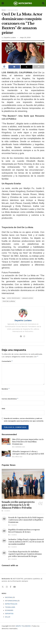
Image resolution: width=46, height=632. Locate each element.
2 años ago (18, 456)
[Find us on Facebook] (10, 587)
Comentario (7, 361)
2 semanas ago (19, 447)
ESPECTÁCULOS (11, 604)
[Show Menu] (3, 3)
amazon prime (27, 298)
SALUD (7, 617)
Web (3, 408)
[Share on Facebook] (14, 67)
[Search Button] (43, 3)
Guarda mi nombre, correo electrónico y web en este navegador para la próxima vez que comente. (24, 419)
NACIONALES (10, 597)
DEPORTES (9, 613)
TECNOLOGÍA (10, 607)
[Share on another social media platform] (38, 67)
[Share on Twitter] (26, 67)
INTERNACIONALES (12, 601)
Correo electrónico (10, 399)
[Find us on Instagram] (7, 587)
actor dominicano (13, 298)
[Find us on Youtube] (14, 587)
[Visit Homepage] (23, 3)
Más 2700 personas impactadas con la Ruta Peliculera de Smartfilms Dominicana (27, 441)
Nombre (6, 389)
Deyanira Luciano (10, 37)
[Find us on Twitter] (3, 587)
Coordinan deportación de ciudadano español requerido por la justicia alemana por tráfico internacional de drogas (25, 554)
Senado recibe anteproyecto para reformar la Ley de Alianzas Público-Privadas (18, 505)
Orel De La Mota (9, 301)
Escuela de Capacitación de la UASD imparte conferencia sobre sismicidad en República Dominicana (25, 520)
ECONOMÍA (9, 610)
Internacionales (13, 10)
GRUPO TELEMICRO (23, 626)
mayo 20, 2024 (25, 37)
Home (4, 10)
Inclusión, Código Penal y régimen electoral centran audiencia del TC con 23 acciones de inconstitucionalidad (26, 541)
